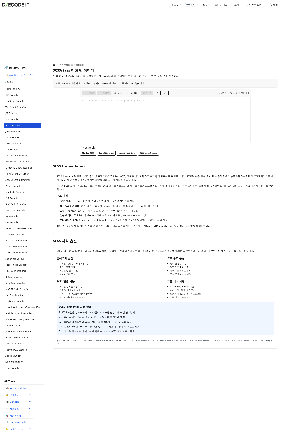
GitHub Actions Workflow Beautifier (22, 307)
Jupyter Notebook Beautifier (19, 331)
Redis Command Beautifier (18, 228)
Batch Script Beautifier (16, 240)
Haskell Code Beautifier (16, 264)
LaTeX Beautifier (13, 325)
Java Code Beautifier (15, 192)
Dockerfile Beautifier (15, 301)
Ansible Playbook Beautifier (18, 313)
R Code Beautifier (14, 277)
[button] (274, 5)
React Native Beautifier (16, 337)
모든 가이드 (221, 4)
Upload (134, 93)
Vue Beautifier (12, 119)
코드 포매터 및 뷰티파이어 (71, 64)
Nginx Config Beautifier (17, 173)
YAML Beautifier (13, 143)
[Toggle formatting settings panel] (157, 93)
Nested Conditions (127, 153)
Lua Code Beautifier (15, 295)
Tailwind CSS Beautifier (16, 349)
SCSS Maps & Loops (148, 153)
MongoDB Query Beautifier (18, 167)
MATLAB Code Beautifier (17, 289)
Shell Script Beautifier (16, 234)
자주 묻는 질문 (254, 4)
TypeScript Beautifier (15, 107)
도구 (205, 4)
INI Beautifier (12, 216)
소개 (236, 4)
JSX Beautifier (12, 113)
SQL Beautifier (12, 149)
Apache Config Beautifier (17, 179)
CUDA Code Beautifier (16, 252)
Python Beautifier (13, 186)
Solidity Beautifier (14, 361)
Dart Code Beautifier (15, 210)
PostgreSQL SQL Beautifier (18, 161)
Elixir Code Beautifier (15, 270)
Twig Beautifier (12, 367)
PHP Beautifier (12, 198)
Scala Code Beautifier (15, 258)
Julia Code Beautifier (15, 283)
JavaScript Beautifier (15, 101)
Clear (120, 93)
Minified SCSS (88, 153)
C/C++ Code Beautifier (16, 246)
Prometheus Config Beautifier (20, 319)
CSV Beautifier (12, 222)
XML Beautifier (12, 137)
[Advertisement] (142, 32)
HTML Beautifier (13, 88)
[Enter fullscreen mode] (165, 93)
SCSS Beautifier (13, 125)
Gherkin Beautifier (14, 343)
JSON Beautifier (13, 131)
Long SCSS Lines (106, 153)
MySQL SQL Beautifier (16, 155)
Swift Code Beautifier (15, 204)
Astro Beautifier (13, 355)
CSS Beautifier (12, 95)
